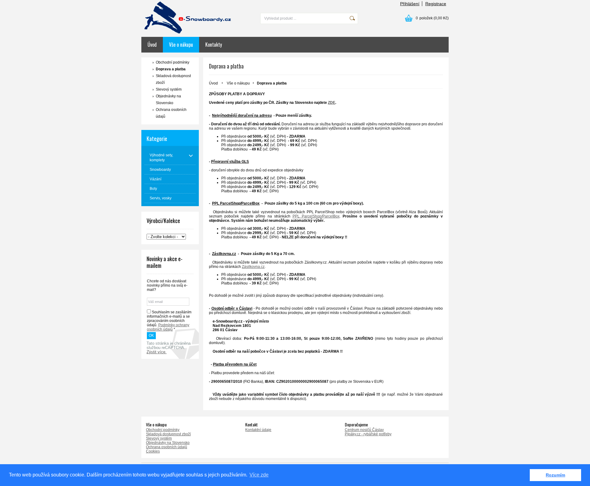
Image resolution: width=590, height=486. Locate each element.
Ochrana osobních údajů (171, 113)
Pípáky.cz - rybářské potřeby (368, 434)
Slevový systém (169, 89)
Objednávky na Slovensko (168, 99)
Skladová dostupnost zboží (173, 79)
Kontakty (213, 44)
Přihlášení (409, 3)
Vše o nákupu (181, 44)
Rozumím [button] (555, 474)
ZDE (331, 102)
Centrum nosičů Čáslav (364, 430)
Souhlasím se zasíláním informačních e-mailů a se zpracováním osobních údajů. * (169, 320)
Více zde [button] (259, 474)
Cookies (153, 451)
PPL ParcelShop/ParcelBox (316, 216)
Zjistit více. (157, 352)
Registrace (435, 3)
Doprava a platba (171, 69)
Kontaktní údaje (258, 430)
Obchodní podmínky (172, 62)
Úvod (152, 44)
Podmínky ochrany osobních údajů (168, 327)
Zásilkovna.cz (253, 267)
